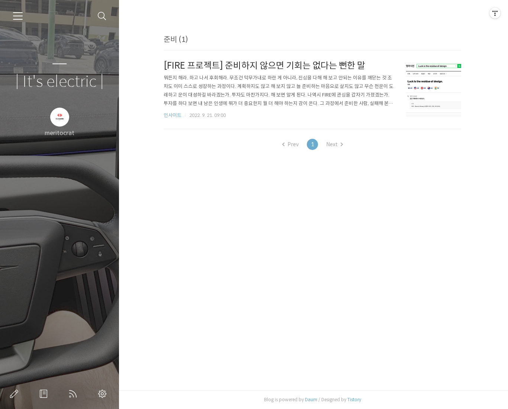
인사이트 (172, 115)
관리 (104, 393)
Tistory (354, 399)
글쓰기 (16, 393)
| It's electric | (59, 82)
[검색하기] (102, 16)
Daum (311, 399)
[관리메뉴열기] (495, 13)
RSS (74, 393)
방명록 (45, 393)
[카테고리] (18, 16)
